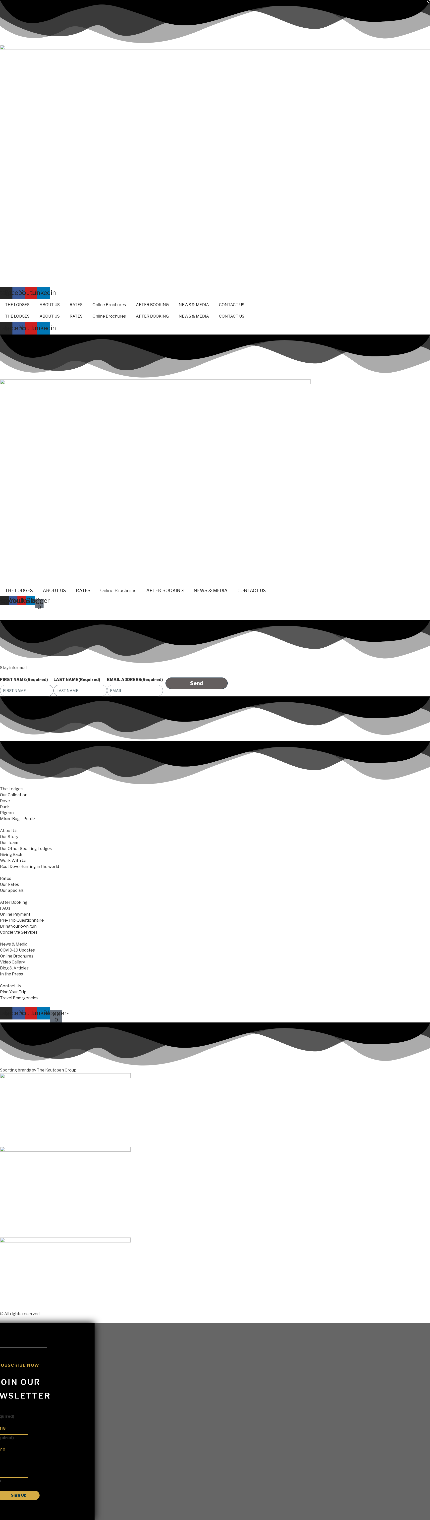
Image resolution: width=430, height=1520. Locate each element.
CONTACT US (231, 304)
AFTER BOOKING (152, 304)
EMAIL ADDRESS (135, 679)
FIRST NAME (24, 679)
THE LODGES (17, 304)
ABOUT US (50, 304)
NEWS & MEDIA (194, 304)
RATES (76, 304)
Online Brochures (109, 304)
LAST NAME (77, 679)
